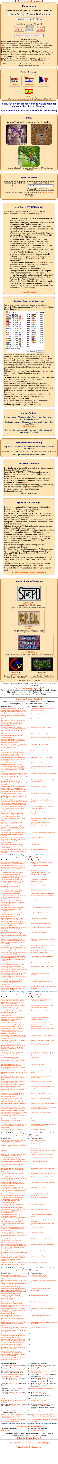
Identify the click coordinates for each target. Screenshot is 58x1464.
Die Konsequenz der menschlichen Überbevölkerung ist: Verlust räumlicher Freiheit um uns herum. (13, 808)
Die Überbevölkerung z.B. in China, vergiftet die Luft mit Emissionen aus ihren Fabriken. (12, 1228)
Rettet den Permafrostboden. (40, 865)
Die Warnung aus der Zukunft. (40, 1239)
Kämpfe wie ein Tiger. (38, 1140)
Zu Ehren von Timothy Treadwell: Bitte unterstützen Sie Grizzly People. (13, 1154)
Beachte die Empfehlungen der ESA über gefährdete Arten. (42, 1087)
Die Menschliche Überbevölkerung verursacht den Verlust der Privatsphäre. (14, 1053)
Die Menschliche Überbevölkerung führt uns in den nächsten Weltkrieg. (13, 1220)
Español (29, 96)
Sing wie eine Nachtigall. (39, 885)
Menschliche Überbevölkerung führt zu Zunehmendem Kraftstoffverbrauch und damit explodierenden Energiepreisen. (14, 1178)
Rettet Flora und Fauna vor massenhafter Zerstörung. (39, 1399)
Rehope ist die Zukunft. (38, 786)
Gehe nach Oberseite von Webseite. (29, 573)
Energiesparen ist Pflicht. (39, 874)
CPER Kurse (29, 628)
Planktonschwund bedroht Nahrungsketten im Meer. (39, 1275)
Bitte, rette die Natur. (37, 1204)
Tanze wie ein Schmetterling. (40, 744)
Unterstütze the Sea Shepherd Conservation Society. (41, 999)
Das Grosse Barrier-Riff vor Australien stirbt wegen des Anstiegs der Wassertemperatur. (13, 1359)
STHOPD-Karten (29, 604)
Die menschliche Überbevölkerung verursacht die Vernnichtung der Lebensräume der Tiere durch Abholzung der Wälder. (12, 1200)
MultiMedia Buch (15, 674)
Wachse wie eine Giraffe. (39, 932)
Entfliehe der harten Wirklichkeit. (41, 1023)
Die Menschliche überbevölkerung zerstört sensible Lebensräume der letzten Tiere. (12, 1169)
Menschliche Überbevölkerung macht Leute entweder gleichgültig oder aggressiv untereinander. (13, 1240)
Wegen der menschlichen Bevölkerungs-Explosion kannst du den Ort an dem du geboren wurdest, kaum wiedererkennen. (14, 746)
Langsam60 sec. (18, 28)
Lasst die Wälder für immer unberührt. (43, 832)
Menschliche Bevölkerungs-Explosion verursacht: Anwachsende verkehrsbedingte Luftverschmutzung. (13, 1082)
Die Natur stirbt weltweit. (38, 890)
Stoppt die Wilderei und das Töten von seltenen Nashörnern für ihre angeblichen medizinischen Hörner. (13, 897)
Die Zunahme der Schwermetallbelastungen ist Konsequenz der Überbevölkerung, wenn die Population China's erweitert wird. (13, 1059)
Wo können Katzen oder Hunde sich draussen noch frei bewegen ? (42, 1053)
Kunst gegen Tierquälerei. (39, 1262)
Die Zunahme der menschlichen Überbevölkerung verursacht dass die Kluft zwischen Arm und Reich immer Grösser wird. (13, 1318)
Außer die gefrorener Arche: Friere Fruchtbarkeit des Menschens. (12, 1375)
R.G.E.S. (42, 674)
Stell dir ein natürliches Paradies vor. (42, 1244)
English (15, 85)
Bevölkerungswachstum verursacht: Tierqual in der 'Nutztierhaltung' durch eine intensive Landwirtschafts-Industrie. (14, 710)
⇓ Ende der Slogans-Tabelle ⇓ (29, 699)
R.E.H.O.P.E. (13, 1383)
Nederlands (29, 85)
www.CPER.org (13, 1411)
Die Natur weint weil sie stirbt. (40, 751)
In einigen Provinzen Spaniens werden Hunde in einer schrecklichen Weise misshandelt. (13, 1125)
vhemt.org (41, 1383)
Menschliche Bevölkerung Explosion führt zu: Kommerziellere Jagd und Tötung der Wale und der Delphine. (12, 920)
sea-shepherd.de (43, 1404)
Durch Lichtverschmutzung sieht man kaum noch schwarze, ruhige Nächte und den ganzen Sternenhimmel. (13, 1335)
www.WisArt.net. (36, 901)
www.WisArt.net (29, 292)
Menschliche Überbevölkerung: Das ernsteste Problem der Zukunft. (12, 763)
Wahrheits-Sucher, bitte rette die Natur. (13, 1103)
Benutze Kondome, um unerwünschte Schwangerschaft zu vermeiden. (13, 1140)
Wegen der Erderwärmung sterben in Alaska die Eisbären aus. (13, 823)
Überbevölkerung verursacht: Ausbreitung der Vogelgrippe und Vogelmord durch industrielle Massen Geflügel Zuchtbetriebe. (13, 1353)
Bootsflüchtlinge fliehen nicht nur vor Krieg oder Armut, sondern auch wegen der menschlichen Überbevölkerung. (13, 1340)
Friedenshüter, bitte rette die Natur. (12, 1023)
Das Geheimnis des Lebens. (40, 1302)
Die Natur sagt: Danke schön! (40, 1144)
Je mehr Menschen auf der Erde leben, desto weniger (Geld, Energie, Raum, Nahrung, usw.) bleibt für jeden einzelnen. (13, 1258)
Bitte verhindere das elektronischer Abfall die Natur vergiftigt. (42, 1006)
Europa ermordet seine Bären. (11, 893)
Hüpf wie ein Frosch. (37, 1064)
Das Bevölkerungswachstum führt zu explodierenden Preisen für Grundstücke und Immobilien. (13, 1007)
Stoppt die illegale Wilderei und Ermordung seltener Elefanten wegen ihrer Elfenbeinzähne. (13, 1183)
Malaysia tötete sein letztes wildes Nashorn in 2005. (12, 924)
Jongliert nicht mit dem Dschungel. (42, 1154)
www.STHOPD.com (15, 1388)
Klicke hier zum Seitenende (29, 1)
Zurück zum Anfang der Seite (29, 688)
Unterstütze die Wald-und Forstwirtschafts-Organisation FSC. (42, 980)
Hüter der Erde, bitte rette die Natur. (42, 893)
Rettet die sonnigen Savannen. (41, 793)
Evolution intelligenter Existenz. (41, 923)
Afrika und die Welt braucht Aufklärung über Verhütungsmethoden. (43, 1107)
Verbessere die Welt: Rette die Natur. (43, 966)
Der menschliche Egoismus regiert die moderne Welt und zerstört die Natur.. (13, 1194)
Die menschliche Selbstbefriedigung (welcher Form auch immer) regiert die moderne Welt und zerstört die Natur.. (13, 1145)
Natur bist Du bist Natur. (38, 1256)
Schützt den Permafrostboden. (41, 1044)
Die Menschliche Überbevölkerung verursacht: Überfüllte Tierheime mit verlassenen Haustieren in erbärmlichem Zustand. (14, 1234)
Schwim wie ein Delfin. (38, 1129)
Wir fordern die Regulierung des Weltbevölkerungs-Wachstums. (41, 871)
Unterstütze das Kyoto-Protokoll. (41, 1081)
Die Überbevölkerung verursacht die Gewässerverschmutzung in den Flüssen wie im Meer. (12, 909)
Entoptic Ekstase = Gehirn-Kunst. (42, 1035)
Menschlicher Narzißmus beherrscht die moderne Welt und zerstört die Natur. (13, 963)
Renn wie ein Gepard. (38, 1251)
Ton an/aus (15, 14)
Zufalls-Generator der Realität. (40, 963)
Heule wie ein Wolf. (37, 1227)
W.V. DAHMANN (47, 192)
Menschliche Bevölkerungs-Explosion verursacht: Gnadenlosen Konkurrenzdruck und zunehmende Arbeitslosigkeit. (13, 1013)
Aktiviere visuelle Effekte (30, 19)
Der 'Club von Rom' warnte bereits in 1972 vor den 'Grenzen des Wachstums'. (44, 1415)
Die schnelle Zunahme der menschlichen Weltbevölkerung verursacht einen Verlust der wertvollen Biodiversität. (13, 1066)
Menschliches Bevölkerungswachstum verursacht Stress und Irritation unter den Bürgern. (13, 759)
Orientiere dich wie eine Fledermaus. (42, 734)
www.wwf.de (42, 1365)
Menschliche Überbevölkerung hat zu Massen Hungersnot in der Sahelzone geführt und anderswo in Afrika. (13, 867)
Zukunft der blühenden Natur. (40, 1011)
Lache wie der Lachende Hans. (41, 913)
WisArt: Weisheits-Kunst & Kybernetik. (13, 1369)
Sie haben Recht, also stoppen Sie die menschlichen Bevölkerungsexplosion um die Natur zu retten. (13, 988)
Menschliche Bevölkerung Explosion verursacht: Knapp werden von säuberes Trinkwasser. (12, 886)
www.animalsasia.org (15, 1371)
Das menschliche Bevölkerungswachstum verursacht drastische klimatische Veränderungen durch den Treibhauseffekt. (13, 740)
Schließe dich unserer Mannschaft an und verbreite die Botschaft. (43, 951)
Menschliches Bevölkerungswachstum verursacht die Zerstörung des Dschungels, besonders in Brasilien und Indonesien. (14, 782)
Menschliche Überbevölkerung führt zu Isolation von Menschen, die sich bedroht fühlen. (13, 846)
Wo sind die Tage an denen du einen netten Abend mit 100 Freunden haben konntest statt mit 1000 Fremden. (13, 952)
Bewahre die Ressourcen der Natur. (42, 895)
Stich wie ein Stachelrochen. (40, 826)
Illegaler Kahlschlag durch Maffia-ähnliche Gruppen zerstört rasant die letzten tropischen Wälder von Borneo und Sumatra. (13, 941)
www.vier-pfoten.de (15, 1392)
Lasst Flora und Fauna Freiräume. (42, 907)
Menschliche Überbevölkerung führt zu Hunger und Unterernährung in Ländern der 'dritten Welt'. (14, 1036)
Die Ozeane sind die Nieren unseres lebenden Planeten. (42, 709)
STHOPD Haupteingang (29, 652)
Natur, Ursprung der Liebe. (39, 1209)
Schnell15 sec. (40, 28)
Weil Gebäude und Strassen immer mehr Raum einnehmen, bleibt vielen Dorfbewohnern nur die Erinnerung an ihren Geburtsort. (13, 840)
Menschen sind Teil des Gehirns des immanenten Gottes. (42, 807)
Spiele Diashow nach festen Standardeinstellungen (29, 1443)
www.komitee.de (14, 1365)
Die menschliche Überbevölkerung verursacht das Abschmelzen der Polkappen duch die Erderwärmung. (12, 1206)
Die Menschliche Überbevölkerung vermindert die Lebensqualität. (12, 1130)
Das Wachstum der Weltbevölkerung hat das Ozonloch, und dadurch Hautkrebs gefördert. (14, 851)
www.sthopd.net (29, 483)
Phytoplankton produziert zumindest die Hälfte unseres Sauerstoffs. (44, 1104)
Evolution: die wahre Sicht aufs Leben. (43, 1177)
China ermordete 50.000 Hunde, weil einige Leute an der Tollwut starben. (13, 862)
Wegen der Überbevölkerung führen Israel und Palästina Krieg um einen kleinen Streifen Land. (12, 1094)
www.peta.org (13, 1378)
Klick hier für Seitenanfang (29, 1447)
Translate (50, 189)
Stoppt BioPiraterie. (37, 719)
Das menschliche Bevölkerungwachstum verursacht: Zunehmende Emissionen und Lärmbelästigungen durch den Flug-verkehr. (14, 775)
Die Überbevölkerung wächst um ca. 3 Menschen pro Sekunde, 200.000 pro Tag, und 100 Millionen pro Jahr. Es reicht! (13, 769)
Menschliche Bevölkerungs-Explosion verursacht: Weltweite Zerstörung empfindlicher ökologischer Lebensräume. (13, 982)
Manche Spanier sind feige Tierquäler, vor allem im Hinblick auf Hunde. (13, 1025)
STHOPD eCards (29, 426)
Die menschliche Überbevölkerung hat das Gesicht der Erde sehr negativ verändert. (13, 834)
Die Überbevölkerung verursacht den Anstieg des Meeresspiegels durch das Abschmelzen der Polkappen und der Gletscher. (13, 958)
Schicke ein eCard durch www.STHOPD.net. (39, 880)
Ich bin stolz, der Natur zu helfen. (41, 727)
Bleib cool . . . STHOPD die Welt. (41, 757)
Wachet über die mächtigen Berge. (42, 956)
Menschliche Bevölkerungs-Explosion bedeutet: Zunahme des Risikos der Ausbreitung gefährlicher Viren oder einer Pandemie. (13, 828)
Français (43, 85)
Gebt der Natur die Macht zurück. (41, 1093)
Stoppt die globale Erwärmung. (41, 1098)
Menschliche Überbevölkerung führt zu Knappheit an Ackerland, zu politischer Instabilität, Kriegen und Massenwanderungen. (13, 1311)
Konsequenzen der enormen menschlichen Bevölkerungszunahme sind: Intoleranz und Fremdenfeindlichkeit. (13, 1297)
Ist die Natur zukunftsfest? (39, 849)
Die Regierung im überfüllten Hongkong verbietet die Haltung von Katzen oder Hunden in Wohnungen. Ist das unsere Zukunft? (14, 1329)
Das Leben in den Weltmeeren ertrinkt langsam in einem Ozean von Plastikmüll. (13, 928)
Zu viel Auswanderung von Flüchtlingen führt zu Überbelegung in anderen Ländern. (13, 1323)
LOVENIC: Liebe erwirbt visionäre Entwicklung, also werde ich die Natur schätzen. (13, 1400)
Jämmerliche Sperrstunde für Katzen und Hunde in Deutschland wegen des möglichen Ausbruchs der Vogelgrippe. (13, 1108)
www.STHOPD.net (14, 1404)
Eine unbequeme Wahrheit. (40, 1161)
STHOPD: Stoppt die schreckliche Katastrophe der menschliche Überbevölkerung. (12, 1416)
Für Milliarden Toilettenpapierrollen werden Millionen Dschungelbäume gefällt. (12, 1077)
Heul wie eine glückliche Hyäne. (41, 927)
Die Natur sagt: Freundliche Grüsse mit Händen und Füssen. (43, 1124)
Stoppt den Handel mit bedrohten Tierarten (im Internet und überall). (12, 734)
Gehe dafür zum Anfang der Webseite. (29, 858)
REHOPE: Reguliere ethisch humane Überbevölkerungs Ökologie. (13, 1420)
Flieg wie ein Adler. (37, 837)
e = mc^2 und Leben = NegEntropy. (42, 1040)
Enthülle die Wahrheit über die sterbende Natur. (41, 1018)
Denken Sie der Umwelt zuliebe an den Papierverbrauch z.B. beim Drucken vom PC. (14, 1072)
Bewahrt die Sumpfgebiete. (40, 1197)
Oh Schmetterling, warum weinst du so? (44, 773)
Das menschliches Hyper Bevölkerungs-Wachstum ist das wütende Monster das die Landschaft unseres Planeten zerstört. (14, 1164)
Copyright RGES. (36, 844)
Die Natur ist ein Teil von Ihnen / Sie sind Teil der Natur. (12, 1224)
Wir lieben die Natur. (37, 1232)
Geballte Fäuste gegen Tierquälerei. (42, 1028)
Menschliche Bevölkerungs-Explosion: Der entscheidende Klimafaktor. (13, 890)
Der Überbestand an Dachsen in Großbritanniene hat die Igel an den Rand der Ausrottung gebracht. (12, 881)
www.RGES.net (43, 1374)
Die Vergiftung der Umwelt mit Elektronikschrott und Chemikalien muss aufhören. (44, 1150)
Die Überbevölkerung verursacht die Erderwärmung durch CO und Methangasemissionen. (12, 914)
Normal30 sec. (30, 28)
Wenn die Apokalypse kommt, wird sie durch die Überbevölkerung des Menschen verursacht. (13, 1019)
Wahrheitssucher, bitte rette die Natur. (43, 1182)
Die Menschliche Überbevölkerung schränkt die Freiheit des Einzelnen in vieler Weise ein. (13, 715)
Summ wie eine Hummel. (39, 1187)
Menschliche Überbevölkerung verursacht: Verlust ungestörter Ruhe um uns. (14, 1276)
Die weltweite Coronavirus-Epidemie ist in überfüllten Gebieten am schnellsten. (13, 1041)
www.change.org (40, 1392)
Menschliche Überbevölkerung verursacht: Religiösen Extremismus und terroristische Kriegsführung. (14, 876)
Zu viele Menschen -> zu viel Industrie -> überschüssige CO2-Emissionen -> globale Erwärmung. (14, 1211)
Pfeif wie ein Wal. (36, 763)
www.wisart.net (5, 1430)
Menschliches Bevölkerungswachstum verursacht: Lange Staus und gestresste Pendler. (14, 1252)
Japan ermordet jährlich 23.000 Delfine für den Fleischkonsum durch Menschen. (13, 1120)
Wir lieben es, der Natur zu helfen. (42, 1112)
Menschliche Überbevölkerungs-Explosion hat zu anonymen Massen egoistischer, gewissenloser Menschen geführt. (13, 935)
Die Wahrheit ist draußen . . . (40, 918)
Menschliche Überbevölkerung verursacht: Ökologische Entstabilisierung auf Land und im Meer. (14, 1216)
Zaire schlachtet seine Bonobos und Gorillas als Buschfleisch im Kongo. (12, 871)
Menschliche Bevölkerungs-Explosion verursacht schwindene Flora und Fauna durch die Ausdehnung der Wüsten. (14, 947)
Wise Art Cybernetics (37, 1430)
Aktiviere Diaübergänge (39, 14)
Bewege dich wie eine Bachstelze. (42, 714)
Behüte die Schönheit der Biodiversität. (43, 737)
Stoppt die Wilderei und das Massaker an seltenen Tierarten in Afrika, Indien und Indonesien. (13, 1264)
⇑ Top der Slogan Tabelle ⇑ (29, 1438)
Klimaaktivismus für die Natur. (40, 1295)
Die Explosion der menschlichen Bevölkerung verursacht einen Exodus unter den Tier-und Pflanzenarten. (13, 1099)
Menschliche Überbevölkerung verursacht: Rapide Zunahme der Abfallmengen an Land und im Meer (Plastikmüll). (12, 1089)
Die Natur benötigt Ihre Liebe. (40, 1315)
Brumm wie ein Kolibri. (38, 1327)
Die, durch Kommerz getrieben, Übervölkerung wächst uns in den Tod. (13, 1158)
